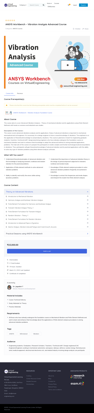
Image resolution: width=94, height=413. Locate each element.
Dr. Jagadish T (18, 286)
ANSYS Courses (17, 28)
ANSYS (11, 334)
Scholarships (30, 384)
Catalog (28, 376)
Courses (56, 3)
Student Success (31, 381)
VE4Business (51, 6)
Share (86, 29)
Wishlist (77, 29)
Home (49, 3)
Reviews (20, 93)
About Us (51, 376)
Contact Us (51, 381)
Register (83, 5)
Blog (49, 378)
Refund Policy (52, 387)
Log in (75, 5)
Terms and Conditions (55, 389)
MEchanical (23, 334)
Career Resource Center (33, 378)
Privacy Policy (52, 384)
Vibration (36, 334)
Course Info (9, 93)
